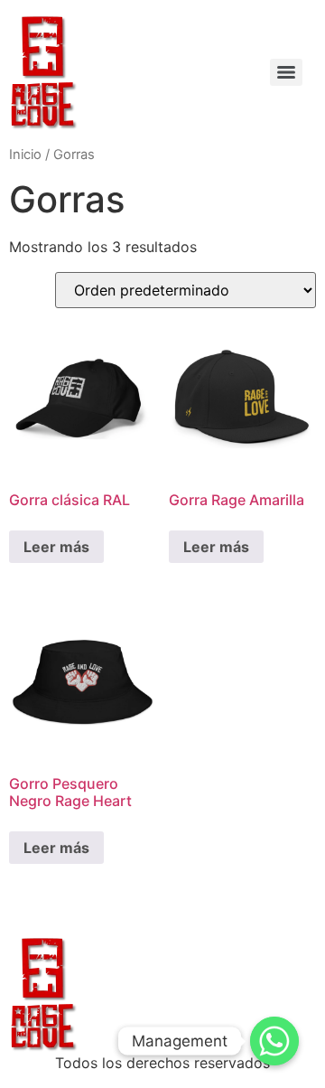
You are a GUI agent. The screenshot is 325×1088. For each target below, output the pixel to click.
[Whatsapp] (274, 1041)
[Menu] (286, 72)
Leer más (56, 547)
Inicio (25, 154)
